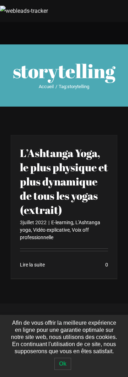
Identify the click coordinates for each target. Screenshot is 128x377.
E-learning (62, 222)
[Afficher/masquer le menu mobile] (114, 33)
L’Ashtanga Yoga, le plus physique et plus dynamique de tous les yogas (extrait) (64, 181)
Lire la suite (32, 265)
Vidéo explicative (51, 230)
